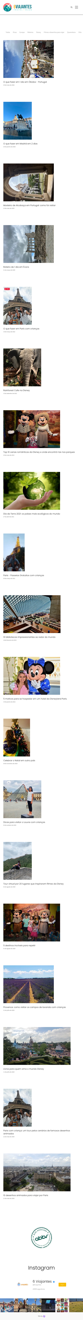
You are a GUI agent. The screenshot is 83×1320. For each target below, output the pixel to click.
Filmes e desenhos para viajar (54, 32)
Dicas (15, 32)
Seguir (62, 1285)
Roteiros (30, 32)
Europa (22, 32)
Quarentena (71, 32)
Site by (40, 1316)
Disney (38, 32)
